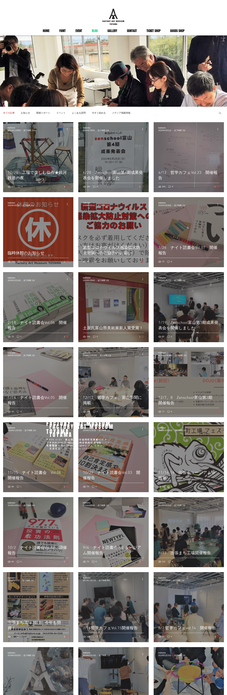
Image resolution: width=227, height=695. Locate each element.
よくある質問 (79, 112)
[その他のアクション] (68, 129)
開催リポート (43, 112)
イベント (61, 112)
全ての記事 (9, 112)
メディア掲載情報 (121, 112)
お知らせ (25, 112)
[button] (220, 113)
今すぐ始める (99, 112)
